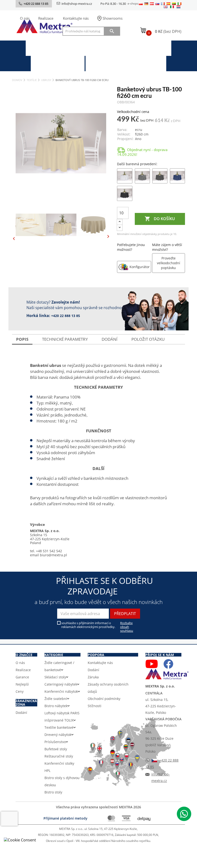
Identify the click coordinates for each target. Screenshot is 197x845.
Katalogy (62, 63)
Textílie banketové (59, 727)
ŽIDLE (55, 48)
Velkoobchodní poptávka (130, 63)
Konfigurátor (139, 266)
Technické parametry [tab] (65, 339)
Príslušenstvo (55, 741)
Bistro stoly (53, 792)
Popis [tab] (22, 339)
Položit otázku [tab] (148, 339)
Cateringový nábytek (60, 684)
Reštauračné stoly (58, 756)
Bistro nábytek (56, 706)
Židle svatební (55, 698)
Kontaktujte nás (76, 18)
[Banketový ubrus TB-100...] (124, 175)
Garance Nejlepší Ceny (22, 684)
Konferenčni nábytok (61, 691)
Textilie (151, 48)
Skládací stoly (55, 677)
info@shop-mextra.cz (77, 3)
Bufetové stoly (55, 749)
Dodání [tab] (109, 339)
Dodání (21, 712)
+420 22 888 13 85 (65, 315)
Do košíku (160, 219)
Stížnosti (94, 706)
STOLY (104, 48)
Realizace (45, 18)
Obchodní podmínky (104, 698)
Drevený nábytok (57, 734)
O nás (25, 18)
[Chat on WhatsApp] (184, 814)
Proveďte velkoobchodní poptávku (168, 263)
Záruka (93, 677)
